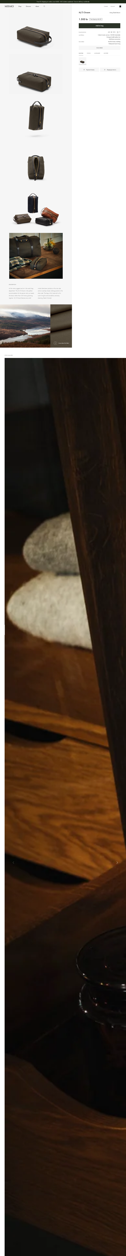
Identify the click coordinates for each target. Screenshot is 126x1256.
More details (99, 48)
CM (117, 32)
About (37, 6)
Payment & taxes (90, 69)
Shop (19, 6)
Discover (28, 6)
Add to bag (99, 26)
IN (119, 32)
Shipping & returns (111, 69)
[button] (13, 862)
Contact (106, 6)
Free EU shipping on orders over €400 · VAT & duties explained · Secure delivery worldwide (63, 2)
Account (113, 6)
